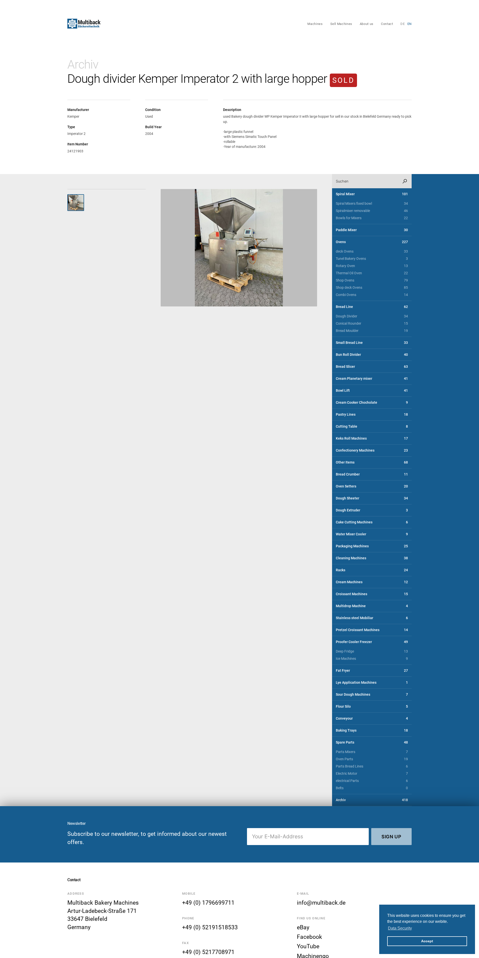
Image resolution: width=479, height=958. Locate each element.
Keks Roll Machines (372, 438)
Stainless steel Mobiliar (372, 618)
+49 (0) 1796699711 (208, 902)
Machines (315, 24)
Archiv (82, 64)
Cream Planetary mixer (372, 379)
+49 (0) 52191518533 (210, 927)
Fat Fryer (372, 671)
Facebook (309, 936)
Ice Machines (372, 659)
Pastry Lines (372, 414)
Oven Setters (372, 486)
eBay (303, 927)
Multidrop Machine (372, 606)
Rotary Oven (372, 266)
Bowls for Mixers (372, 218)
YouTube (308, 946)
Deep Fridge (372, 651)
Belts (372, 788)
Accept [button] (427, 941)
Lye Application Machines (372, 682)
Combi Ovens (372, 295)
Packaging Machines (372, 546)
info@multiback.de (321, 902)
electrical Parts (372, 781)
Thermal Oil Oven (372, 273)
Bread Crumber (372, 474)
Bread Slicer (372, 367)
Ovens (372, 242)
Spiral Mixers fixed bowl (372, 203)
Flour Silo (372, 706)
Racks (372, 570)
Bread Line (372, 307)
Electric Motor (372, 773)
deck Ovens (372, 251)
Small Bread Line (372, 343)
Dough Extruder (372, 510)
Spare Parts (372, 742)
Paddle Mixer (372, 230)
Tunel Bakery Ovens (372, 259)
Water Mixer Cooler (372, 534)
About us (366, 24)
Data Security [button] (400, 928)
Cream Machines (372, 582)
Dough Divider (372, 316)
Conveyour (372, 718)
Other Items (372, 462)
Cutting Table (372, 426)
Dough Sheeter (372, 498)
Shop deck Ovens (372, 288)
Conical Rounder (372, 323)
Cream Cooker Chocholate (372, 402)
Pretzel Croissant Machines (372, 630)
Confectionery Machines (372, 450)
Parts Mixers (372, 752)
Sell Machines (341, 24)
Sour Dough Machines (372, 694)
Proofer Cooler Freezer (372, 642)
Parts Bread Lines (372, 766)
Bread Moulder (372, 331)
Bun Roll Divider (372, 355)
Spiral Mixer (372, 194)
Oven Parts (372, 759)
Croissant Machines (372, 594)
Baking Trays (372, 730)
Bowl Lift (372, 390)
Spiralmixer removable (372, 211)
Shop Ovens (372, 280)
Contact (387, 24)
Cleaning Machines (372, 558)
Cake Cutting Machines (372, 522)
